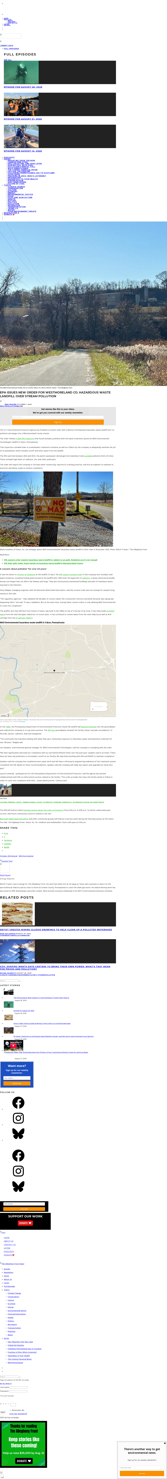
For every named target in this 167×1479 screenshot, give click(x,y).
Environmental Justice (20, 194)
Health (11, 199)
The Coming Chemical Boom (23, 170)
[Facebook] (18, 1109)
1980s (8, 727)
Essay (11, 196)
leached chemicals (89, 727)
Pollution (13, 204)
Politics (12, 202)
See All (8, 60)
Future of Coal (16, 184)
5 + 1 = (5, 1404)
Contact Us (12, 23)
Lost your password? (18, 1414)
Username (4, 1387)
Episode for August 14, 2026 (23, 151)
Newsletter (8, 1272)
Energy (11, 193)
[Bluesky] (18, 1140)
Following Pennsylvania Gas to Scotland (31, 173)
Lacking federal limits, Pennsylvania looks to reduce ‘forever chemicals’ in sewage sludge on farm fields (52, 802)
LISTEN (7, 1248)
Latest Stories (37, 975)
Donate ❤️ (9, 214)
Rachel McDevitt (8, 973)
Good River (14, 174)
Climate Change (16, 187)
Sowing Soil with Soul (20, 165)
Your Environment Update (22, 211)
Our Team (12, 21)
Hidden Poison (15, 181)
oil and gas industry (23, 618)
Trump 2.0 (13, 208)
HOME (7, 1238)
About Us (8, 19)
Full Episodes (11, 49)
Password (4, 1391)
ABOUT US (8, 1241)
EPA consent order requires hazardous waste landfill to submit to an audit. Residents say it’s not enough (50, 560)
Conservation (15, 188)
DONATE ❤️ (9, 1255)
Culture (12, 190)
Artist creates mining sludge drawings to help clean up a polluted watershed (56, 929)
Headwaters (14, 177)
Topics (7, 185)
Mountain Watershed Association (14, 819)
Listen (6, 1283)
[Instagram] (18, 1125)
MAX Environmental (26, 856)
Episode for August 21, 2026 (23, 119)
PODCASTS (9, 1252)
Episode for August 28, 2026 (23, 87)
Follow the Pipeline (19, 171)
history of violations (26, 574)
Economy (12, 191)
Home (6, 1276)
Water (11, 210)
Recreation (14, 205)
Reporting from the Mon (21, 160)
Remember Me (18, 1410)
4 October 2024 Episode (8, 856)
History (12, 201)
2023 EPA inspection (25, 438)
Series (7, 159)
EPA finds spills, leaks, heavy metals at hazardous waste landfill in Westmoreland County (43, 563)
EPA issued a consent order (70, 574)
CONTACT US (10, 1245)
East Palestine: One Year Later (25, 164)
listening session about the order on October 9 (43, 810)
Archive (7, 25)
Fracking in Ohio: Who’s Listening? (27, 176)
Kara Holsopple (7, 934)
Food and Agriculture (20, 197)
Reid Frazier (10, 404)
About (10, 20)
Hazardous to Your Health (23, 179)
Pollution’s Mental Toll (21, 167)
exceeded (88, 456)
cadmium (86, 578)
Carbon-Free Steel (18, 162)
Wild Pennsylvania (18, 168)
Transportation (17, 207)
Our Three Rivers (17, 182)
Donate (7, 1269)
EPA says (51, 730)
